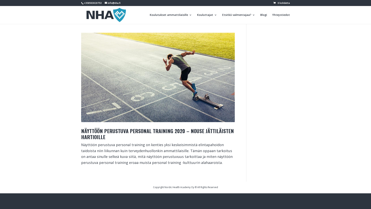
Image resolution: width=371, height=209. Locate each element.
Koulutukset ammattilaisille (169, 15)
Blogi (263, 15)
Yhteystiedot (281, 15)
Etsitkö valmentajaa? (236, 15)
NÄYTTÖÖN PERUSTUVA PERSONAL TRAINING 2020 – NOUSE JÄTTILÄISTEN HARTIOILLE (157, 134)
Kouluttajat (205, 15)
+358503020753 (93, 3)
